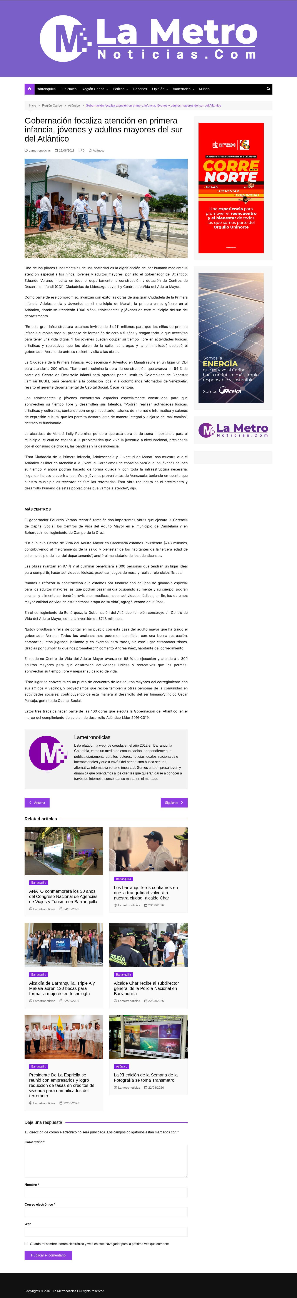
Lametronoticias (40, 150)
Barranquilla (46, 89)
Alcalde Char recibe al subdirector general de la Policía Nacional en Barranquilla (146, 988)
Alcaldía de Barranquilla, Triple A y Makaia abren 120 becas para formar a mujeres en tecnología (62, 988)
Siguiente (171, 802)
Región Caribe (93, 89)
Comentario (35, 1142)
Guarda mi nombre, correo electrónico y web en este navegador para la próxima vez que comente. (100, 1244)
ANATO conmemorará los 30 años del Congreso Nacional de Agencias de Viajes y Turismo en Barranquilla (63, 896)
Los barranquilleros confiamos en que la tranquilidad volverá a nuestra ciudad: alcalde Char (146, 892)
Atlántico (99, 150)
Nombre (32, 1184)
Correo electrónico (40, 1204)
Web (28, 1224)
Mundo (204, 89)
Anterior (39, 802)
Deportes (140, 89)
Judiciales (69, 89)
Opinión (158, 89)
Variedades (181, 89)
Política (118, 89)
